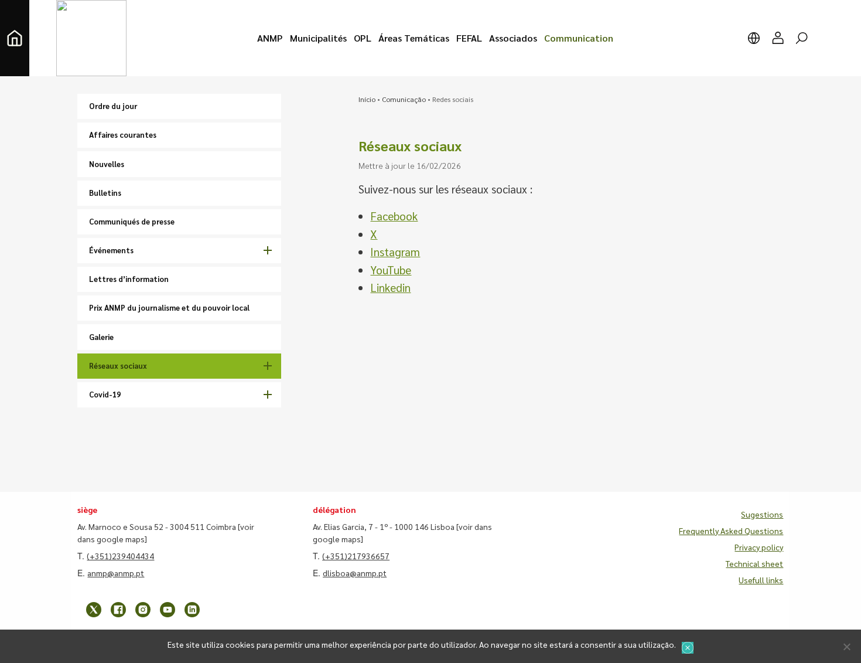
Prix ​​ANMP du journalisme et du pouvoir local (169, 307)
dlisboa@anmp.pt (355, 572)
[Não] (846, 646)
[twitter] (93, 609)
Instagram (395, 251)
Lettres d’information (129, 279)
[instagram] (143, 609)
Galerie (101, 337)
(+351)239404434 (120, 555)
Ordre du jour (113, 106)
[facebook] (118, 609)
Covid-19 (105, 394)
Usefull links (761, 579)
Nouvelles (106, 164)
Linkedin (390, 287)
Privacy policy (758, 547)
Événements (111, 250)
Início (366, 99)
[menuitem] (270, 38)
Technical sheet (754, 563)
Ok (687, 648)
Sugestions (762, 514)
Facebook (394, 216)
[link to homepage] (14, 38)
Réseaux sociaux (118, 365)
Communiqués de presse (132, 221)
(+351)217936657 (356, 555)
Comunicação (404, 99)
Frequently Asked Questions (731, 530)
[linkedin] (192, 609)
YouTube (390, 270)
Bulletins (105, 193)
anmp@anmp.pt (115, 572)
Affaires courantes (122, 135)
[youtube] (167, 609)
